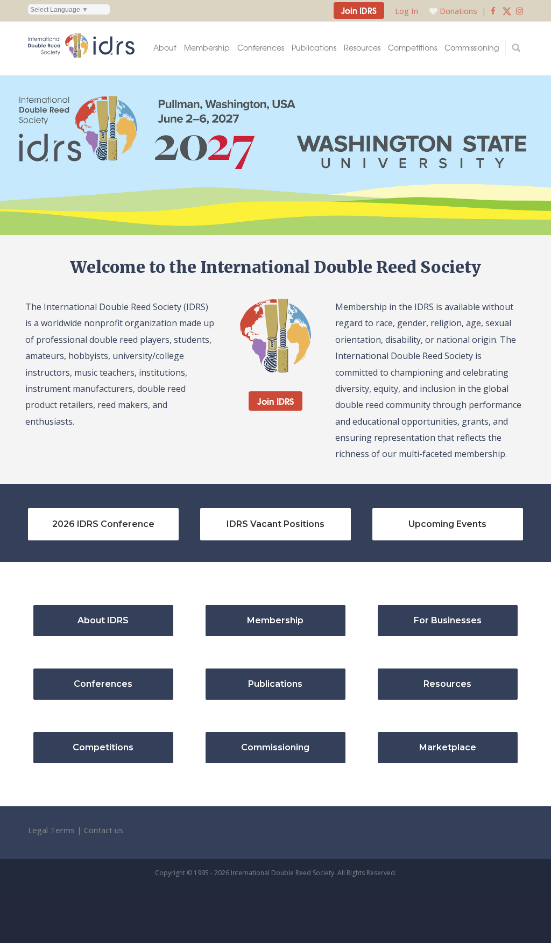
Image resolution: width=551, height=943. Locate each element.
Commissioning (471, 47)
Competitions (412, 47)
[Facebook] (493, 10)
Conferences (260, 47)
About (164, 47)
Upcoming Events (447, 524)
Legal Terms (51, 830)
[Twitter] (507, 10)
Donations (458, 10)
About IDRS (103, 620)
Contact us (103, 830)
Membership (207, 47)
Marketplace (447, 747)
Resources (362, 47)
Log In (406, 10)
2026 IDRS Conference (103, 524)
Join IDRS (359, 10)
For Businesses (448, 620)
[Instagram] (519, 10)
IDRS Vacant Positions (275, 524)
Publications (314, 47)
